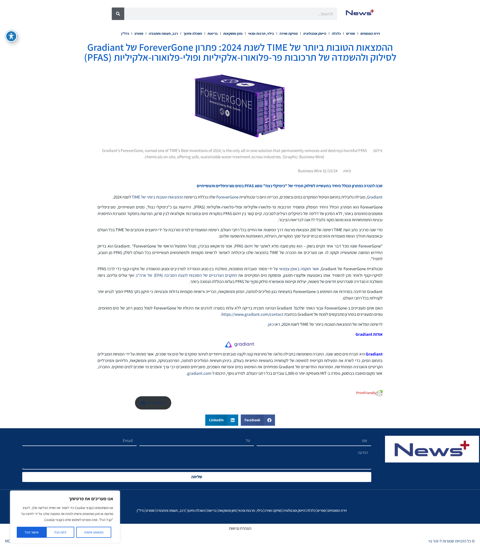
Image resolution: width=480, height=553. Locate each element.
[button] (258, 420)
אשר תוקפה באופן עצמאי (299, 269)
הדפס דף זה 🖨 (153, 403)
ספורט (138, 33)
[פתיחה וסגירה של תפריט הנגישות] (11, 36)
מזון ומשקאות (232, 33)
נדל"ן (125, 33)
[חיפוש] (118, 14)
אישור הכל (31, 532)
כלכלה (336, 33)
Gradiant (374, 197)
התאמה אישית (94, 532)
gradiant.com (199, 373)
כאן (271, 324)
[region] (65, 516)
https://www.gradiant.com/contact (253, 314)
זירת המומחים (370, 33)
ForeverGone (227, 197)
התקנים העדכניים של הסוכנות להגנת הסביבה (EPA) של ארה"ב (186, 275)
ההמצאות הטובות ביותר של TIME (157, 197)
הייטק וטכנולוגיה (314, 33)
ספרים (350, 33)
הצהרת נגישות (240, 528)
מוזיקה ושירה (289, 33)
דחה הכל (60, 532)
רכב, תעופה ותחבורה (163, 33)
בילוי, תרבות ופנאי (261, 33)
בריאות (213, 33)
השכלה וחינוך (193, 33)
